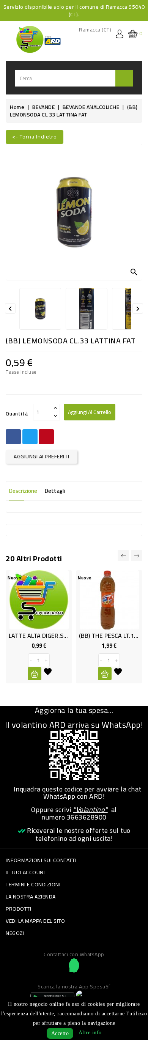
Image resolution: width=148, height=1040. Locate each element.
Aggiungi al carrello (89, 412)
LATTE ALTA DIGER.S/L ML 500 (49, 635)
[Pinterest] (46, 436)
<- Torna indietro (34, 137)
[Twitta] (30, 436)
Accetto (60, 1033)
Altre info (90, 1032)
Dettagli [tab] (55, 490)
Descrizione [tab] (23, 490)
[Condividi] (13, 436)
